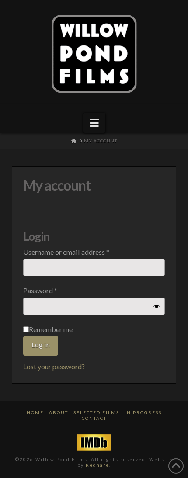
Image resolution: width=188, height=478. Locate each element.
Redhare (97, 465)
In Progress (143, 412)
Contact (94, 418)
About (58, 412)
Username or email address (79, 251)
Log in (40, 344)
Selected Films (96, 412)
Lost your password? (54, 366)
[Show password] (156, 307)
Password (53, 290)
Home (35, 412)
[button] (94, 123)
